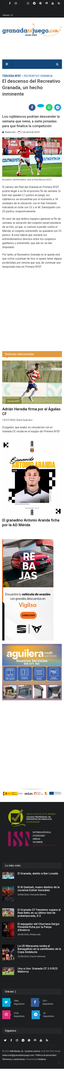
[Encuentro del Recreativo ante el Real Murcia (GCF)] (32, 157)
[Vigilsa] (32, 590)
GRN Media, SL (16, 1051)
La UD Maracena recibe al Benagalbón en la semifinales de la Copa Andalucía (39, 949)
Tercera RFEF (11, 76)
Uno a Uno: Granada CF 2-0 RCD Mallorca (38, 970)
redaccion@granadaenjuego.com (18, 1055)
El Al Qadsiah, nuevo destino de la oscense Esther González (39, 889)
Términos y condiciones (13, 1059)
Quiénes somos (32, 1051)
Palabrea (42, 1059)
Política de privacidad (46, 1055)
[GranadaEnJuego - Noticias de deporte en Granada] (32, 29)
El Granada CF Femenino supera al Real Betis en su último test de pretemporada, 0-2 (39, 912)
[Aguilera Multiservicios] (32, 672)
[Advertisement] (32, 308)
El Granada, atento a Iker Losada (38, 873)
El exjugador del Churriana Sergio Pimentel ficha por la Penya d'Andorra (39, 927)
